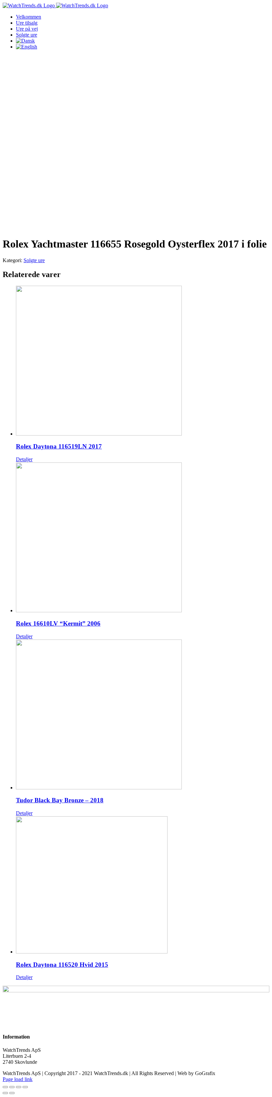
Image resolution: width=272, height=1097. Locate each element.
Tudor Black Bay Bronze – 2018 (59, 800)
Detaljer (24, 459)
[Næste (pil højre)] (12, 1093)
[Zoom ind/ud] (25, 1087)
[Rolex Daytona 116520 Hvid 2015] (142, 885)
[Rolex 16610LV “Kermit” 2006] (142, 538)
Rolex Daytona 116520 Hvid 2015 (62, 964)
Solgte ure (34, 260)
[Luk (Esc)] (5, 1087)
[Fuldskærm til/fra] (18, 1087)
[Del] (12, 1087)
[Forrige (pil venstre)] (5, 1093)
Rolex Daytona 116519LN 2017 (59, 446)
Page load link (18, 1079)
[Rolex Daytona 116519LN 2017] (142, 361)
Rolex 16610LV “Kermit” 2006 (58, 623)
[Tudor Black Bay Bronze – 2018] (142, 715)
